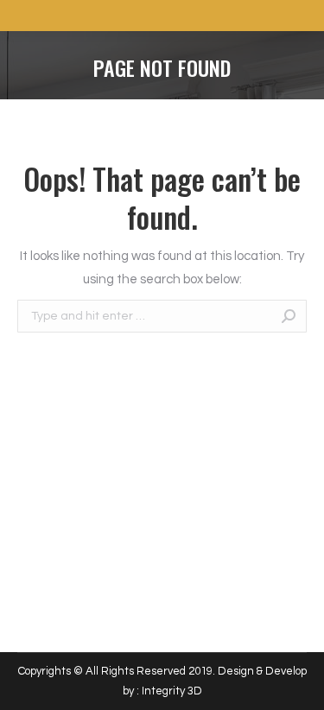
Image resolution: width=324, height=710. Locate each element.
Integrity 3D (172, 691)
